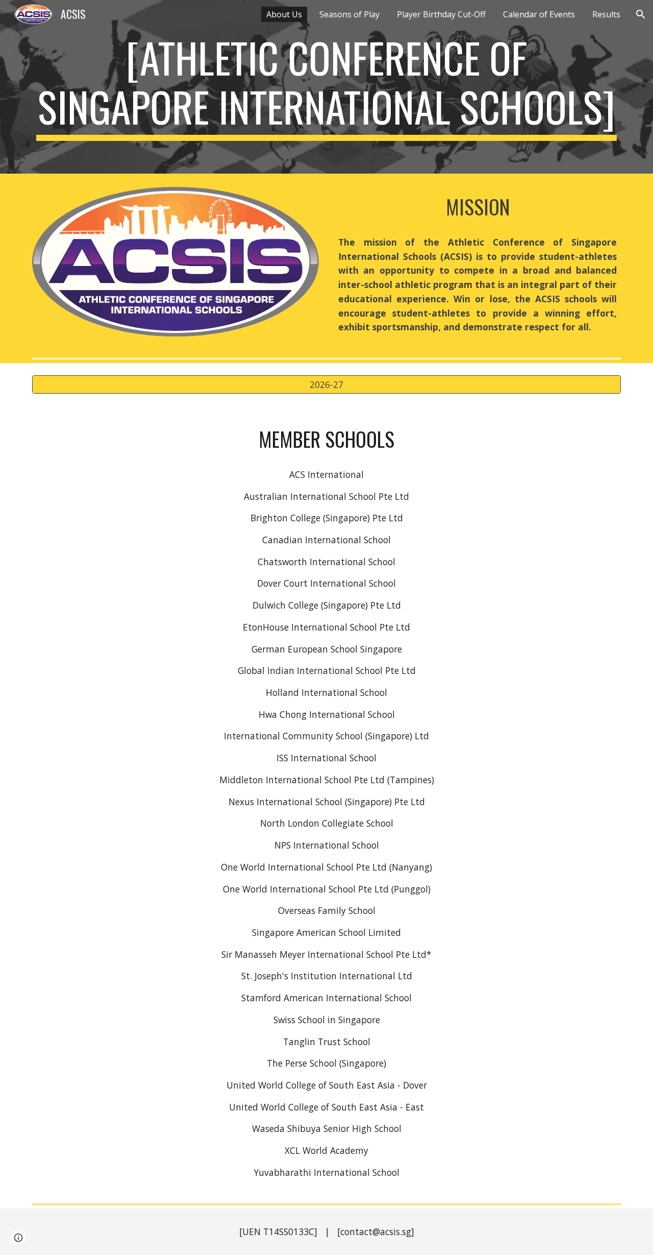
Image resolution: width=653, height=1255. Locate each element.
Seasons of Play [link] (349, 14)
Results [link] (606, 14)
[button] (641, 14)
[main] (326, 87)
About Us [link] (284, 14)
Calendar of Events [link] (539, 14)
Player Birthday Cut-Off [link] (441, 14)
